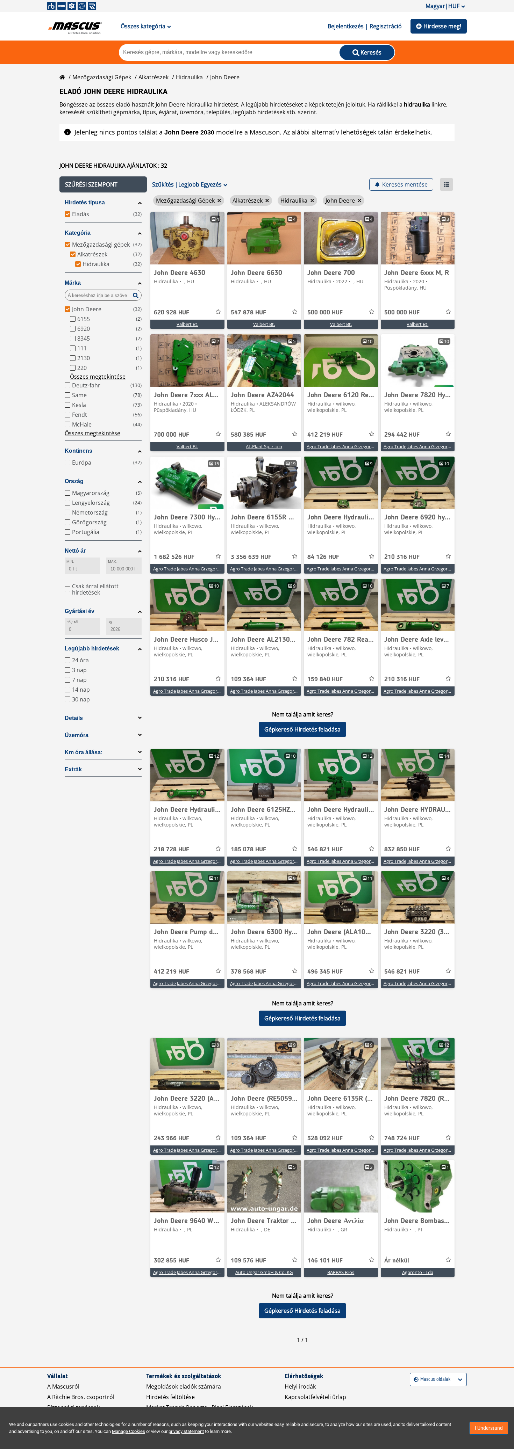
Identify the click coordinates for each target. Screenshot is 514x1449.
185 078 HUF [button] (248, 849)
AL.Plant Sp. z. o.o (264, 446)
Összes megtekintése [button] (98, 376)
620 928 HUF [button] (171, 313)
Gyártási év (79, 611)
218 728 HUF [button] (171, 849)
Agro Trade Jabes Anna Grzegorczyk (343, 446)
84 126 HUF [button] (323, 557)
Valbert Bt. (187, 324)
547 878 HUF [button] (248, 313)
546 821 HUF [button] (325, 849)
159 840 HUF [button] (325, 679)
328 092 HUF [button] (325, 1138)
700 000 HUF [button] (171, 435)
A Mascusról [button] (63, 1386)
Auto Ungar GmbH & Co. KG (264, 1272)
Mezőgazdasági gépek (101, 77)
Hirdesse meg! (442, 26)
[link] (187, 238)
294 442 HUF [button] (402, 435)
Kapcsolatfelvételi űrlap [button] (315, 1397)
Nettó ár (75, 551)
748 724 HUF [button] (402, 1138)
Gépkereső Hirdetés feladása (302, 729)
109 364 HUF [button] (248, 679)
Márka (73, 283)
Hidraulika (189, 77)
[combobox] (414, 1380)
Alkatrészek (153, 77)
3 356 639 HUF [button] (251, 557)
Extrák (73, 769)
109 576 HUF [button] (248, 1261)
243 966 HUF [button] (171, 1138)
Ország (74, 481)
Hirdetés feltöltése (170, 1397)
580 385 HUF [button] (248, 435)
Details (74, 718)
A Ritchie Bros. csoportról (80, 1397)
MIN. (70, 561)
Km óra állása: (83, 752)
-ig (110, 622)
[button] (103, 184)
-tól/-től (72, 622)
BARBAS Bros (340, 1272)
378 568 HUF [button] (248, 972)
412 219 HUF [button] (325, 435)
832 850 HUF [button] (402, 849)
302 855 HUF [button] (171, 1261)
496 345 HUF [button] (325, 972)
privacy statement (186, 1431)
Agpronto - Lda (417, 1272)
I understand (489, 1428)
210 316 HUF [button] (402, 557)
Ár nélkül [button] (396, 1261)
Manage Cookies (128, 1431)
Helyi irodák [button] (300, 1386)
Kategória (78, 233)
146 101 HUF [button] (325, 1261)
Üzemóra (76, 735)
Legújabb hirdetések (92, 648)
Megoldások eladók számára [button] (183, 1386)
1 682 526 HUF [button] (174, 557)
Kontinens (78, 451)
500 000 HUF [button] (325, 313)
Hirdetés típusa (85, 202)
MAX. (112, 561)
